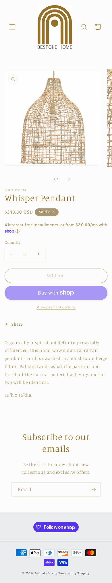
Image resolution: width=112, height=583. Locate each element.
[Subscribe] (93, 489)
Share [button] (17, 324)
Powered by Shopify (74, 573)
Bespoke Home (45, 573)
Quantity (12, 242)
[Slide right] (69, 179)
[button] (12, 26)
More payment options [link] (56, 307)
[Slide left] (43, 179)
